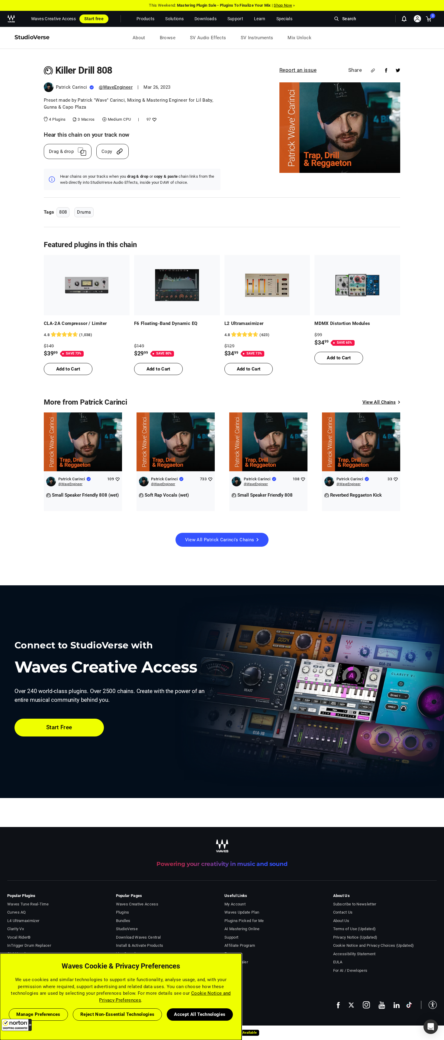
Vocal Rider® (19, 937)
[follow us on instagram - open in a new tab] (366, 1005)
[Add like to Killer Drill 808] (153, 119)
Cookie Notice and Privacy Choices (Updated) (373, 945)
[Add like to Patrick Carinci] (117, 479)
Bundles (123, 920)
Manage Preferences (38, 1014)
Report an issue (298, 70)
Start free (94, 18)
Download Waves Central (138, 937)
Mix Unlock (299, 37)
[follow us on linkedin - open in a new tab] (397, 1005)
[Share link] (372, 70)
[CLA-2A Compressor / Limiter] (87, 285)
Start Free (59, 727)
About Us (341, 920)
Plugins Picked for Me (244, 920)
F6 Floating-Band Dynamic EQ (166, 323)
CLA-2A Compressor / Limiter (75, 323)
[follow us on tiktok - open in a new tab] (409, 1005)
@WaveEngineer (116, 87)
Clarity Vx (15, 929)
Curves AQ (16, 912)
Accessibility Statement (354, 954)
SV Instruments (257, 37)
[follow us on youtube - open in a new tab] (381, 1005)
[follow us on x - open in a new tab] (351, 1005)
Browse (167, 37)
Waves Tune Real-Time (28, 904)
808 (63, 212)
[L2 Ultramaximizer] (267, 285)
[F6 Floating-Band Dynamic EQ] (177, 285)
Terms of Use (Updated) (354, 929)
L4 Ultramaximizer (23, 920)
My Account (235, 904)
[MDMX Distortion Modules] (357, 285)
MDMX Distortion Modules (342, 323)
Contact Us (343, 912)
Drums (84, 212)
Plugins (122, 912)
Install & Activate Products (139, 945)
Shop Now (283, 5)
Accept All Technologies (199, 1014)
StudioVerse (127, 929)
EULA (338, 962)
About (139, 37)
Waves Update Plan (241, 912)
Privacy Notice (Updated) (355, 937)
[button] (17, 1025)
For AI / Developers (350, 970)
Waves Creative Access (53, 18)
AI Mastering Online (242, 929)
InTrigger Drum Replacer (29, 945)
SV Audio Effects (208, 37)
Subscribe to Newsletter (354, 904)
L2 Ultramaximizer (244, 323)
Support (231, 937)
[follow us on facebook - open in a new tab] (338, 1005)
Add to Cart (68, 369)
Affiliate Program (239, 945)
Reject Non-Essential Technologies (117, 1014)
